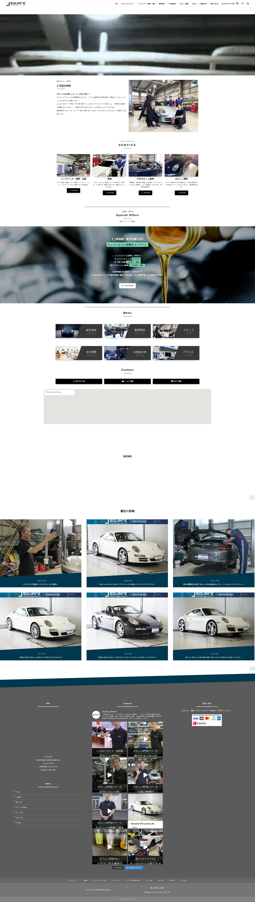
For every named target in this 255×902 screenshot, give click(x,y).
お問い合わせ (19, 817)
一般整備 (18, 797)
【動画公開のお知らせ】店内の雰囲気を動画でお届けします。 (112, 470)
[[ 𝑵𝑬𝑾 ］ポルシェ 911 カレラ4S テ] (145, 811)
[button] (73, 190)
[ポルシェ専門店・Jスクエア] (16, 3)
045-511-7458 (158, 888)
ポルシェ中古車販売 (21, 807)
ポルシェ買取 (19, 812)
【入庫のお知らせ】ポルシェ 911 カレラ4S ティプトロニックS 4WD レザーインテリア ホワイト (124, 480)
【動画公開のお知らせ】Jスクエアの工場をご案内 (108, 490)
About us (18, 792)
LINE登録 (18, 822)
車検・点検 (19, 802)
